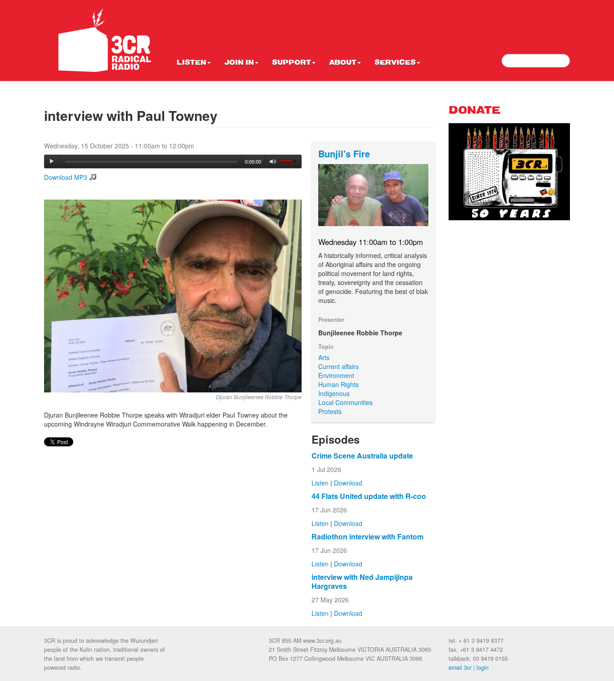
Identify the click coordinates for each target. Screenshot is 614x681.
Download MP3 (65, 177)
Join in (239, 63)
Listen (191, 63)
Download (348, 482)
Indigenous (334, 393)
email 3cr (460, 667)
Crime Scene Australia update (362, 455)
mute (273, 162)
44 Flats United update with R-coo (368, 496)
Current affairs (338, 366)
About (342, 63)
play (51, 161)
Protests (330, 411)
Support (291, 63)
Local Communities (345, 402)
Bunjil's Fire (344, 153)
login (482, 667)
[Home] (104, 40)
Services (395, 63)
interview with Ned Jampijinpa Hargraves (362, 581)
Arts (323, 357)
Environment (336, 375)
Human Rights (338, 384)
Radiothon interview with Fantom (367, 536)
